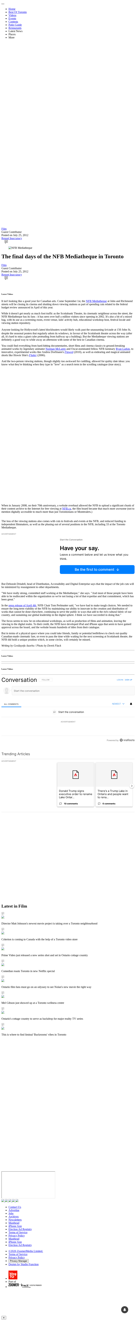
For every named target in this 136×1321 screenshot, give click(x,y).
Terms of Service (17, 1232)
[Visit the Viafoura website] (127, 740)
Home (11, 8)
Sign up (128, 680)
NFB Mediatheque (96, 301)
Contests (13, 21)
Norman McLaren (56, 348)
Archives (13, 1216)
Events (12, 18)
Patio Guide (15, 24)
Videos (12, 15)
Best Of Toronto (17, 12)
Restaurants (14, 27)
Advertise (13, 1210)
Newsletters (15, 1219)
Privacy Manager (18, 1261)
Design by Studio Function (23, 1264)
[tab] (11, 704)
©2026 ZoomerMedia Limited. (25, 1251)
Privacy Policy (16, 1235)
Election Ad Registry (20, 1229)
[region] (68, 710)
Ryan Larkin (123, 348)
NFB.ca (66, 508)
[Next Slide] (131, 786)
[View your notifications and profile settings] (131, 703)
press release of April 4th (22, 605)
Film (4, 228)
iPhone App (15, 1226)
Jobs (10, 1213)
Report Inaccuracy (11, 238)
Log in (120, 680)
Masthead (13, 1222)
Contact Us (14, 1207)
